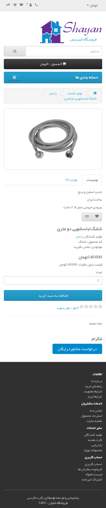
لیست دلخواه (94, 474)
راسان (53, 93)
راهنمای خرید (93, 386)
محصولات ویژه (93, 450)
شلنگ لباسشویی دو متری (80, 98)
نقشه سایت (94, 421)
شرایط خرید (94, 396)
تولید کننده (75, 93)
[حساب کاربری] (29, 5)
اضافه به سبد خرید (53, 295)
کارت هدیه (95, 440)
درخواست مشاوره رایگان (77, 349)
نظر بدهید (63, 307)
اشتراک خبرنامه (92, 479)
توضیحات (92, 180)
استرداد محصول (91, 415)
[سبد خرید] (14, 5)
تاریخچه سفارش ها (90, 469)
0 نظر (76, 307)
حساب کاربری (93, 464)
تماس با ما (96, 410)
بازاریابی (96, 445)
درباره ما (96, 381)
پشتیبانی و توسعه (67, 497)
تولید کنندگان (93, 434)
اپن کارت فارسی (37, 497)
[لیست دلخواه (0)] (21, 5)
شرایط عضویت (93, 391)
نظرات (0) (71, 180)
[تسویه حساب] (8, 5)
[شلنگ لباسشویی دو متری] (53, 139)
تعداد (98, 272)
